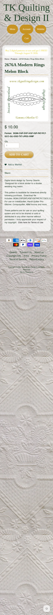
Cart (27, 38)
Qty (6, 141)
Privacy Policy (39, 255)
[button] (13, 164)
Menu (12, 29)
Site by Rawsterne (26, 272)
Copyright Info (13, 255)
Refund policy (36, 259)
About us (39, 252)
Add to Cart (19, 154)
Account (26, 29)
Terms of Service (17, 259)
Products (14, 59)
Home (7, 59)
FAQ (26, 255)
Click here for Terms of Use (30, 222)
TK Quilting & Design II (26, 12)
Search (13, 252)
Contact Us (26, 252)
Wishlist (40, 29)
